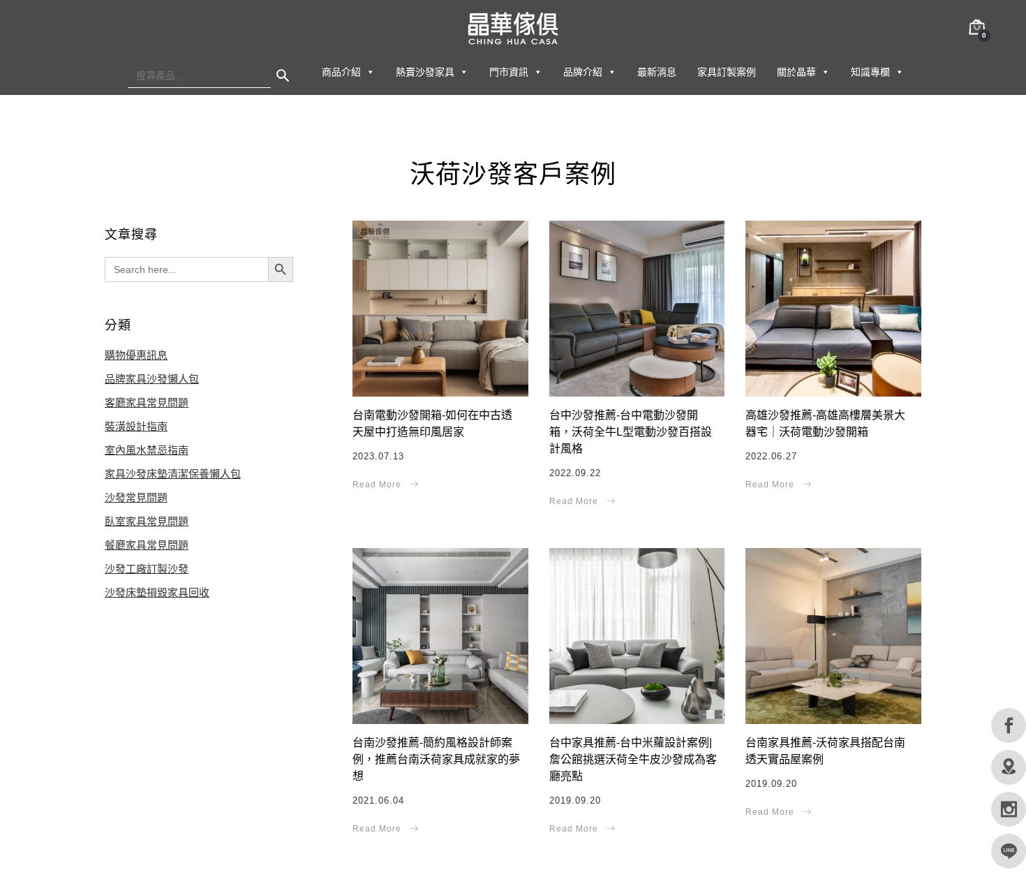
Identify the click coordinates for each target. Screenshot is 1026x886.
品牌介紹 (582, 71)
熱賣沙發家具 (425, 71)
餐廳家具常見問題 (146, 545)
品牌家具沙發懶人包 (152, 379)
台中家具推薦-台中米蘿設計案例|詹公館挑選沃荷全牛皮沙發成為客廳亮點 (633, 759)
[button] (370, 72)
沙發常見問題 (136, 497)
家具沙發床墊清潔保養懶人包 (173, 474)
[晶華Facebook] (1008, 725)
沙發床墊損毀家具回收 (157, 592)
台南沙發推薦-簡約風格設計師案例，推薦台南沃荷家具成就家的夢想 (436, 759)
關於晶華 (796, 71)
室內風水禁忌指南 (146, 450)
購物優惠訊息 (136, 355)
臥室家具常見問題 (146, 521)
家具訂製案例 (726, 71)
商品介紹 (341, 71)
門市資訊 (508, 71)
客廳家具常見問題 (146, 402)
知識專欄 (870, 71)
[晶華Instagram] (1008, 809)
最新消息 (656, 71)
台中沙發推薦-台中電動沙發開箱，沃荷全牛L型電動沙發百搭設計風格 (630, 432)
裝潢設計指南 (136, 426)
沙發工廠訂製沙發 (146, 569)
